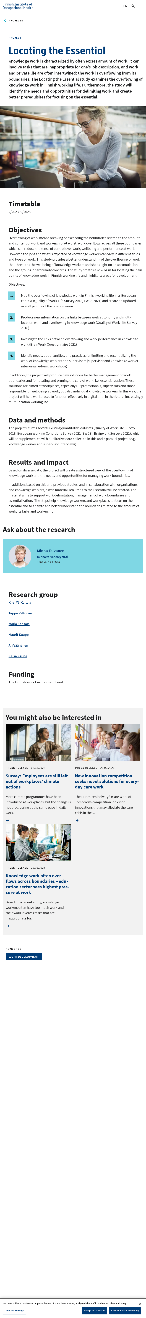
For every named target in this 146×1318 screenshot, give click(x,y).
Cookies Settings (14, 1310)
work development (24, 956)
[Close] (140, 1304)
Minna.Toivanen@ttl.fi (52, 557)
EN (125, 6)
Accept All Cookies (94, 1310)
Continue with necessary (125, 1310)
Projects (16, 20)
